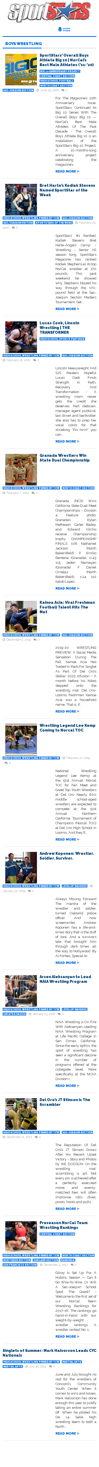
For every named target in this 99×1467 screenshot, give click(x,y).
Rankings (68, 1260)
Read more (65, 171)
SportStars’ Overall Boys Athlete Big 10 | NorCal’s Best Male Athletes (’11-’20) (67, 60)
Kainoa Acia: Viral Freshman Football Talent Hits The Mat (67, 607)
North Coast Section (56, 85)
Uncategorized (14, 1014)
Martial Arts (71, 1362)
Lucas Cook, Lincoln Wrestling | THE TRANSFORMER (59, 328)
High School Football (56, 81)
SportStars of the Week (54, 223)
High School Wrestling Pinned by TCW (31, 218)
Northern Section (16, 1260)
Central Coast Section (57, 76)
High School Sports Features (62, 339)
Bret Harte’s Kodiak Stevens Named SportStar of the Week (67, 190)
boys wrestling (23, 44)
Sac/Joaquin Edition (18, 223)
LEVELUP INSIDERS (74, 886)
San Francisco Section (20, 1265)
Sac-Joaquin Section (18, 90)
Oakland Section (45, 1260)
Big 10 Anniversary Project (60, 71)
